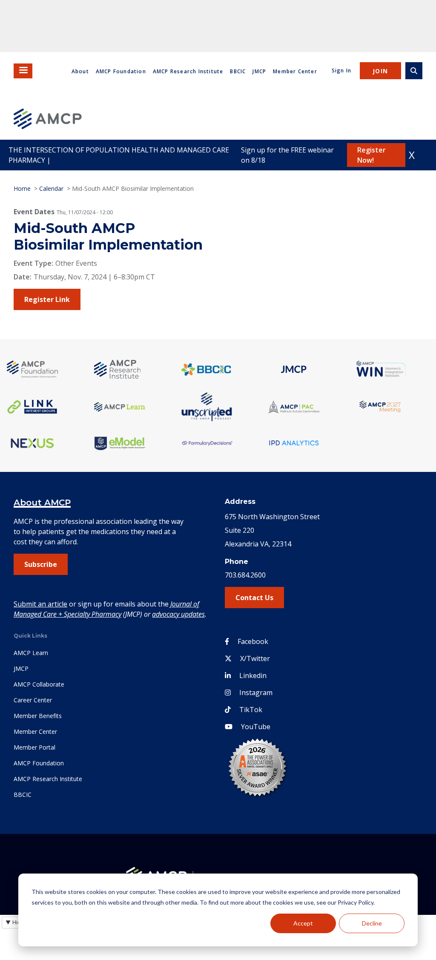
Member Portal (34, 747)
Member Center (295, 71)
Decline (372, 923)
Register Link (47, 299)
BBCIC (238, 71)
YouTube (255, 726)
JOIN (380, 71)
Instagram (255, 692)
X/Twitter (255, 658)
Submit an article (40, 604)
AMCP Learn (31, 653)
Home (22, 188)
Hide (15, 922)
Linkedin (253, 675)
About (80, 71)
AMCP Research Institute (188, 71)
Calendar (51, 188)
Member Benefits (38, 716)
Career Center (33, 700)
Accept (303, 923)
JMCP (259, 71)
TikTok (250, 709)
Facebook (253, 641)
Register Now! (371, 155)
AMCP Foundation (121, 71)
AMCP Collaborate (39, 684)
